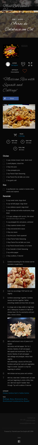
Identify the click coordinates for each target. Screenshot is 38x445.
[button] (30, 63)
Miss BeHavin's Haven (16, 8)
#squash (26, 401)
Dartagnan (14, 65)
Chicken (5, 393)
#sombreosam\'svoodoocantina (13, 401)
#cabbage (6, 399)
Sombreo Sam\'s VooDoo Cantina (18, 393)
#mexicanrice (19, 399)
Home (14, 19)
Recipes (20, 19)
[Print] (23, 63)
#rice (25, 399)
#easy (12, 399)
